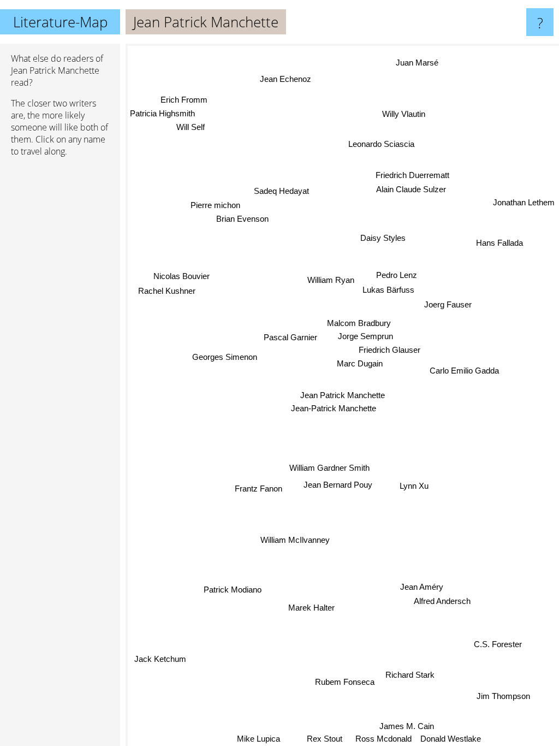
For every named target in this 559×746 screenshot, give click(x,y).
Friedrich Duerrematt (413, 176)
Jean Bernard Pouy (337, 484)
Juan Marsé (414, 59)
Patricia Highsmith (162, 112)
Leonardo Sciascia (381, 144)
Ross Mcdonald (383, 738)
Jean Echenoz (284, 79)
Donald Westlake (450, 738)
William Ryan (331, 277)
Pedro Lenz (397, 276)
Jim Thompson (503, 696)
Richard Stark (410, 673)
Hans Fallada (500, 242)
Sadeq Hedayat (280, 191)
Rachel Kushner (166, 292)
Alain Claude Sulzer (412, 190)
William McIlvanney (295, 539)
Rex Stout (325, 738)
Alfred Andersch (442, 600)
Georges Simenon (225, 356)
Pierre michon (215, 206)
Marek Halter (312, 607)
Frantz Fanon (258, 488)
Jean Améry (422, 585)
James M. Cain (407, 726)
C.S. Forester (498, 644)
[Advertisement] (60, 332)
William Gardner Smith (329, 467)
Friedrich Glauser (389, 350)
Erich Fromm (183, 99)
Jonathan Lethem (524, 202)
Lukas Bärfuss (389, 292)
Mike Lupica (259, 738)
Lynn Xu (413, 488)
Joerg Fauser (448, 304)
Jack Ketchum (160, 659)
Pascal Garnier (290, 338)
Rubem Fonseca (342, 683)
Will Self (190, 127)
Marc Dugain (360, 363)
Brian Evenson (243, 219)
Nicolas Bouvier (181, 277)
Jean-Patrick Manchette (333, 408)
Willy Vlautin (403, 114)
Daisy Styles (383, 238)
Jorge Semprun (365, 336)
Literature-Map (60, 22)
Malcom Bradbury (359, 323)
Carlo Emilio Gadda (464, 370)
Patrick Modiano (231, 587)
